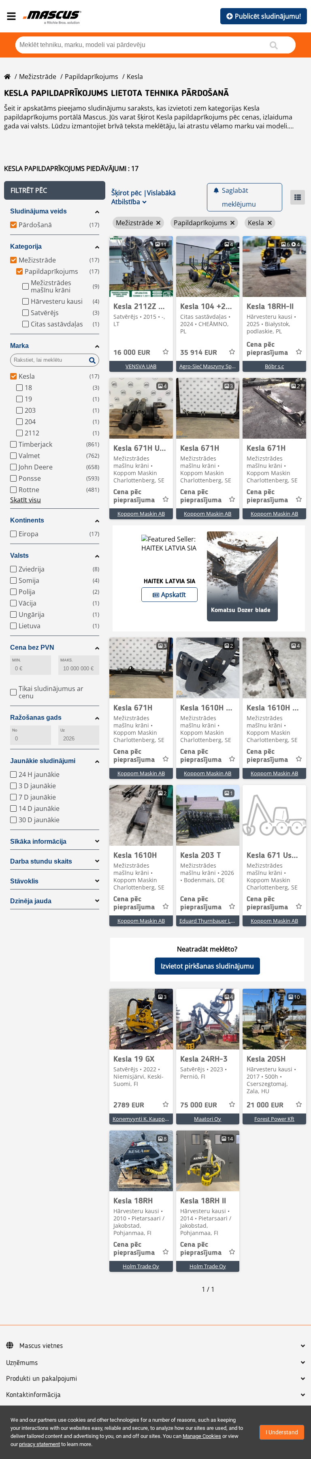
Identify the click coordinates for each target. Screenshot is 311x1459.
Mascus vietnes (41, 1346)
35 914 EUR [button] (198, 352)
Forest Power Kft (274, 1118)
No (14, 730)
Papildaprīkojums (91, 76)
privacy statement (39, 1444)
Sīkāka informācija (38, 841)
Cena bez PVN (32, 647)
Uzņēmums (22, 1363)
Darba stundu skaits (41, 861)
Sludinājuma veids (38, 211)
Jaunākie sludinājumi (42, 760)
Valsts (19, 555)
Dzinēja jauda (30, 901)
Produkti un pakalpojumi (41, 1378)
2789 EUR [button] (128, 1105)
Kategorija (26, 246)
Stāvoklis (24, 881)
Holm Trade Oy (141, 1266)
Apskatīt (173, 594)
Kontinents (27, 520)
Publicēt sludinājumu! (268, 16)
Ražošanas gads (36, 717)
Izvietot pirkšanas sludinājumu (207, 966)
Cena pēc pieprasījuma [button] (267, 348)
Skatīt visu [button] (25, 499)
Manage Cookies (202, 1436)
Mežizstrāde (37, 76)
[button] (54, 190)
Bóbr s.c (274, 366)
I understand (282, 1432)
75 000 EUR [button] (198, 1105)
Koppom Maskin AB (141, 513)
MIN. (16, 660)
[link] (141, 266)
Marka (19, 345)
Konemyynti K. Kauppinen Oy (148, 1118)
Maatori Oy (207, 1118)
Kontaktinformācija (33, 1395)
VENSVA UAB (141, 366)
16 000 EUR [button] (131, 352)
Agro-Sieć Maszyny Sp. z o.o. (213, 366)
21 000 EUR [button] (265, 1105)
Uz (62, 730)
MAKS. (66, 660)
